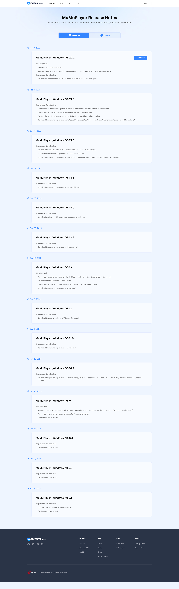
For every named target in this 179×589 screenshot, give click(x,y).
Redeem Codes (103, 556)
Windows (82, 544)
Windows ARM (84, 548)
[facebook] (28, 544)
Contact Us (120, 544)
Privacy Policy (140, 544)
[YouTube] (37, 544)
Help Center (120, 548)
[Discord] (33, 544)
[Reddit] (42, 544)
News (100, 544)
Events (100, 552)
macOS (81, 552)
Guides (100, 548)
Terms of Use (139, 548)
